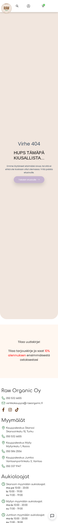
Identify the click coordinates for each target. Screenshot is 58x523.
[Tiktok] (17, 410)
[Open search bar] (17, 6)
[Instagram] (10, 410)
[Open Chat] (52, 516)
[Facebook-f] (3, 410)
